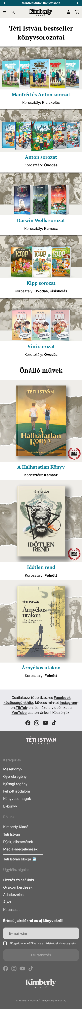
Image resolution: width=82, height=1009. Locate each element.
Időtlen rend (41, 567)
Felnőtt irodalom (16, 791)
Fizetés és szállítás (18, 880)
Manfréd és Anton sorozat (41, 94)
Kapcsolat (11, 909)
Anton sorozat (41, 157)
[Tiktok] (54, 722)
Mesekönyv (12, 769)
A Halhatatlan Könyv (41, 467)
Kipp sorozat (41, 283)
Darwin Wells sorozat (41, 220)
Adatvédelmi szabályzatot (60, 943)
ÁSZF (7, 902)
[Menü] (4, 12)
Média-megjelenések (20, 849)
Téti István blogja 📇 (19, 859)
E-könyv (10, 806)
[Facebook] (27, 722)
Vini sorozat (41, 346)
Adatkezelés (13, 895)
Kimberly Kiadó (15, 827)
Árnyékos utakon (41, 667)
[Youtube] (45, 722)
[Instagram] (36, 722)
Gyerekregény (15, 776)
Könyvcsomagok (17, 799)
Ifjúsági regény (15, 784)
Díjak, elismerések (18, 841)
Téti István (11, 834)
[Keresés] (13, 12)
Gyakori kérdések (17, 887)
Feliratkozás (41, 955)
